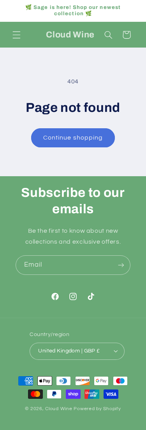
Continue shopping (73, 137)
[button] (16, 35)
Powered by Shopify (97, 409)
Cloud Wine (59, 409)
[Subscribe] (121, 264)
